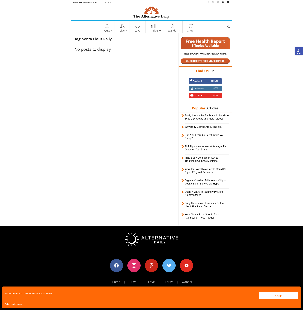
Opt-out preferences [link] (13, 304)
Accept (278, 295)
